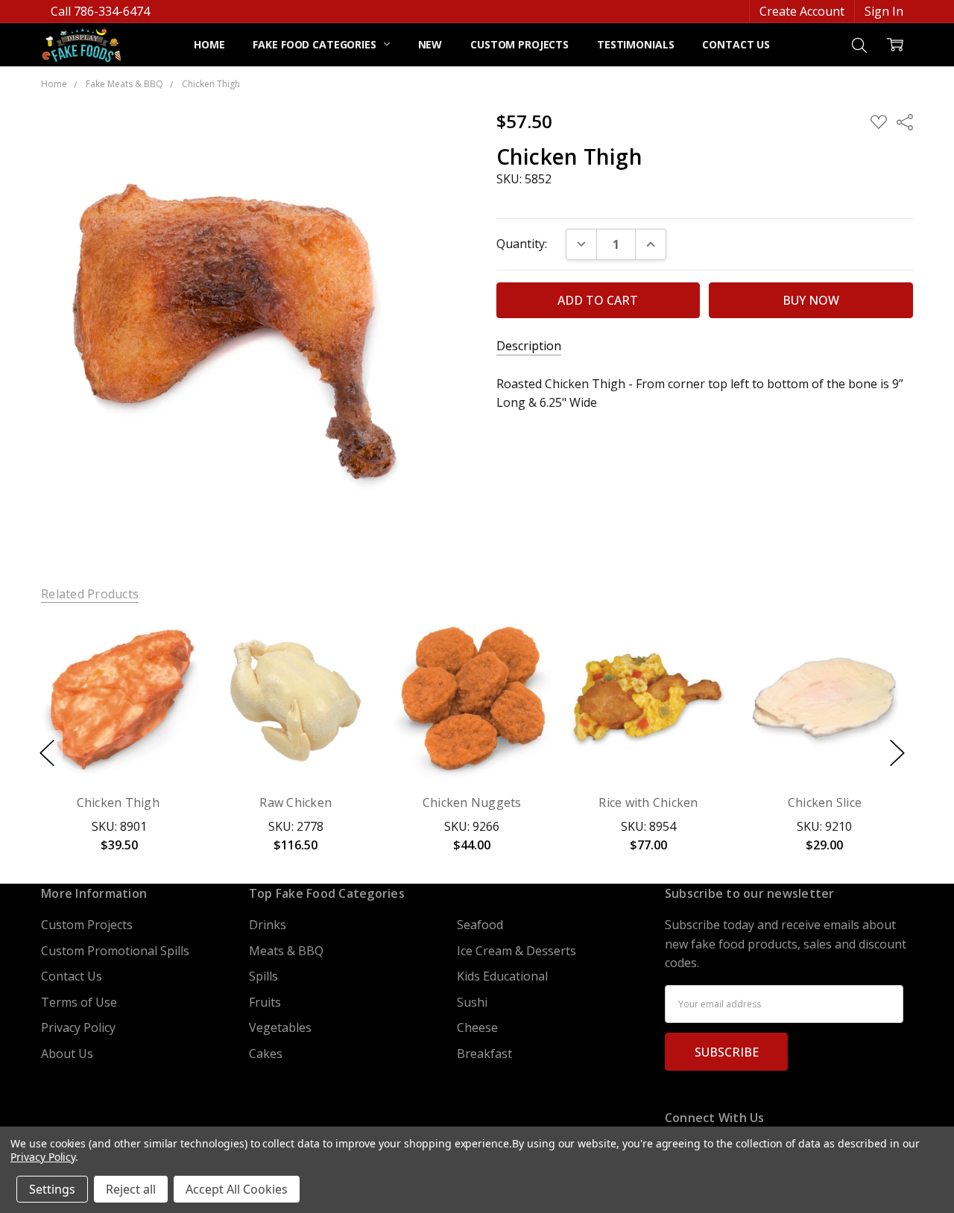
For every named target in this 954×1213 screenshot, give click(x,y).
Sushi (472, 1002)
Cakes (265, 1053)
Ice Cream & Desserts (516, 951)
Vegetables (280, 1027)
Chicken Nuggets (472, 802)
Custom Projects (519, 44)
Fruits (265, 1002)
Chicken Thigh (120, 802)
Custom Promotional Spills (115, 951)
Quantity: (521, 243)
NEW (430, 44)
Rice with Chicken (648, 802)
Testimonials (635, 44)
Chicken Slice (825, 802)
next (897, 753)
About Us (67, 1053)
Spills (263, 976)
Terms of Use (79, 1002)
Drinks (267, 924)
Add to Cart (119, 706)
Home (209, 44)
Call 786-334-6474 (100, 11)
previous (47, 753)
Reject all (131, 1189)
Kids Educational (502, 976)
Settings (52, 1189)
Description (528, 346)
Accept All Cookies (237, 1189)
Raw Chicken (296, 802)
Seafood (480, 924)
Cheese (477, 1027)
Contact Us (736, 44)
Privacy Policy (78, 1027)
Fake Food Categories (316, 44)
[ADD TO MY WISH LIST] (169, 674)
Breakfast (484, 1053)
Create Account (801, 11)
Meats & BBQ (286, 951)
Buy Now (119, 743)
